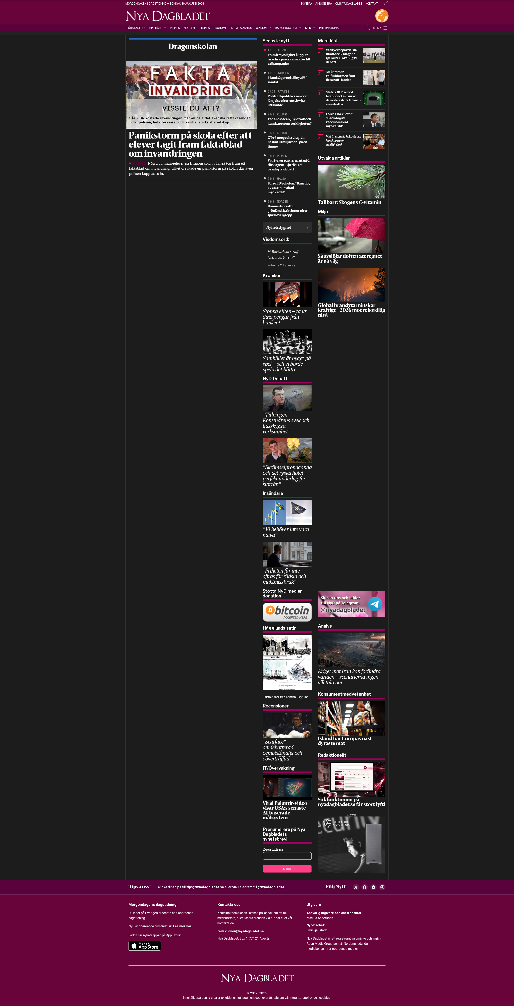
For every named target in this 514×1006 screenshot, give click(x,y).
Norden (189, 28)
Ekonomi (220, 28)
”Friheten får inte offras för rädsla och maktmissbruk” (284, 576)
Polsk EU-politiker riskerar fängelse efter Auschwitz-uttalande (288, 101)
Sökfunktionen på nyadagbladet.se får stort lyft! (351, 802)
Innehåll (155, 28)
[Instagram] (382, 887)
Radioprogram (286, 28)
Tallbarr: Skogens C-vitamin (349, 202)
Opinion (261, 28)
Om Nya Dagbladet (348, 3)
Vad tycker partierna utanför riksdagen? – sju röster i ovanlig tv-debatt (289, 165)
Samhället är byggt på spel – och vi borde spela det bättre (287, 363)
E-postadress (273, 849)
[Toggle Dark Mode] (384, 3)
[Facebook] (364, 887)
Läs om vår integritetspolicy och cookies (301, 998)
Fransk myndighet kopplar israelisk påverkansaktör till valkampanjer (289, 60)
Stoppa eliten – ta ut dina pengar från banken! (284, 316)
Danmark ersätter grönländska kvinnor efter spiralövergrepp (288, 211)
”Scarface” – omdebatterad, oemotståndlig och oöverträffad (282, 750)
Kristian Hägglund (297, 696)
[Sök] (368, 28)
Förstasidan (136, 28)
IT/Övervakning (241, 28)
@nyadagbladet (271, 887)
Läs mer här (182, 926)
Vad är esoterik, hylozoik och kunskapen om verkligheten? (290, 121)
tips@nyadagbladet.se (205, 887)
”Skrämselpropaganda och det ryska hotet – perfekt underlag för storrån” (287, 475)
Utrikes (204, 28)
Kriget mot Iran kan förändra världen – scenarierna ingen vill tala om (349, 676)
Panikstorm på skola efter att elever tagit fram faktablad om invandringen (190, 145)
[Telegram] (373, 887)
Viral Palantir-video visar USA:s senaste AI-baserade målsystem (285, 810)
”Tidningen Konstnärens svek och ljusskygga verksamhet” (286, 423)
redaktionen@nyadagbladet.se (240, 931)
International (329, 28)
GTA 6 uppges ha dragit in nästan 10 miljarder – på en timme (287, 142)
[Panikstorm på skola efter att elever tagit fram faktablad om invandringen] (191, 94)
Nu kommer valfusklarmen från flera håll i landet (340, 76)
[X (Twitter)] (356, 887)
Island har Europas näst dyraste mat (345, 741)
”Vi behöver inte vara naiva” (286, 531)
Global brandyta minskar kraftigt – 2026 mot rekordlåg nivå (351, 310)
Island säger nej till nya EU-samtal (288, 80)
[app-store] (144, 946)
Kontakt (372, 3)
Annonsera (323, 3)
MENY (377, 28)
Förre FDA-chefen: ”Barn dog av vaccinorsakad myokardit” (289, 188)
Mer (308, 28)
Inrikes (175, 28)
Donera (306, 3)
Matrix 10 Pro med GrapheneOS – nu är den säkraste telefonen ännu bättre (343, 98)
